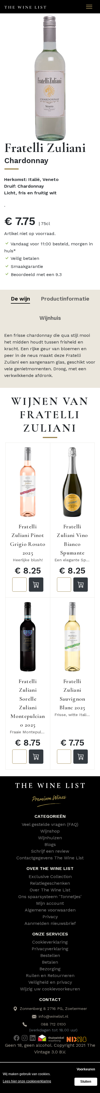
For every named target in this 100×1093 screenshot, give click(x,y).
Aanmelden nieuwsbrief (50, 923)
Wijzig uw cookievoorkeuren (50, 989)
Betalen (50, 962)
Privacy (50, 916)
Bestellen (50, 955)
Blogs (50, 844)
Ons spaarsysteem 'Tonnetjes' (50, 896)
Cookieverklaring (50, 942)
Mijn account (50, 903)
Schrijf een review (50, 851)
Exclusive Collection (50, 876)
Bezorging (50, 968)
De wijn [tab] (20, 299)
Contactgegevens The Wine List (50, 857)
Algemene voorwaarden (50, 910)
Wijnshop (50, 831)
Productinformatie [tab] (65, 299)
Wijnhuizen (50, 837)
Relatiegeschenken (50, 883)
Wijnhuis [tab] (50, 318)
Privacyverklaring (50, 948)
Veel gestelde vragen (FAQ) (50, 824)
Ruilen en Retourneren (50, 975)
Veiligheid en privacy (50, 982)
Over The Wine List (50, 890)
